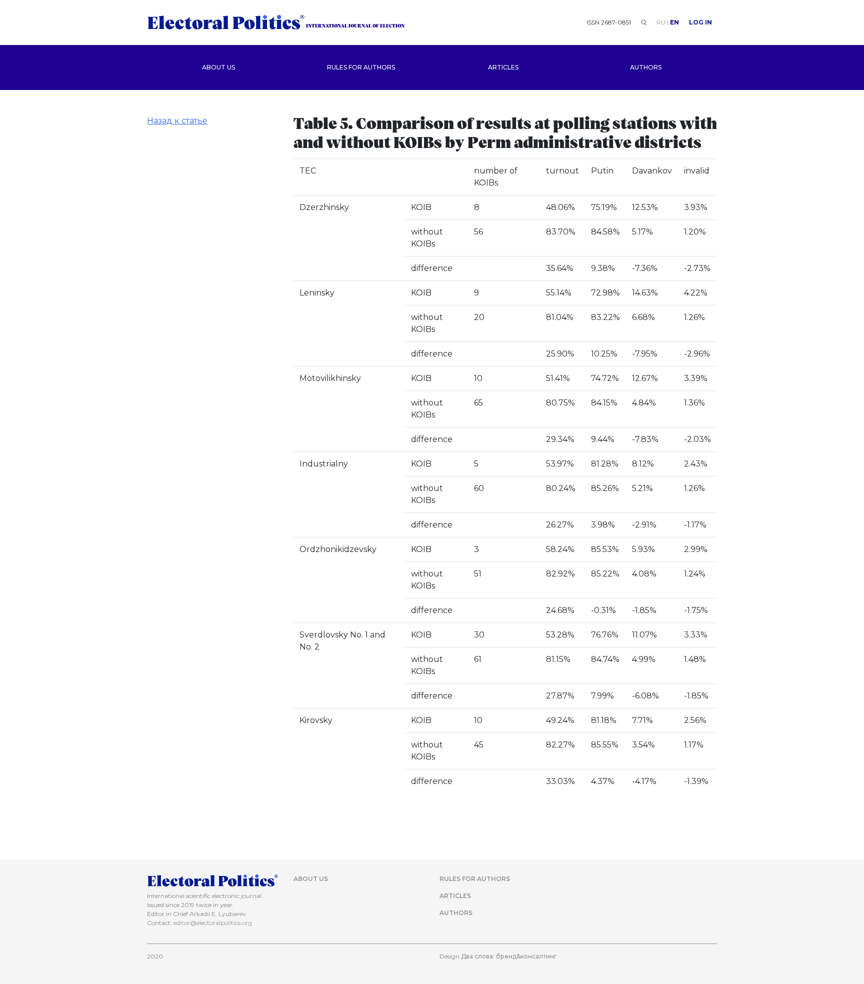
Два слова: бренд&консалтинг (509, 956)
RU (661, 22)
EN (674, 22)
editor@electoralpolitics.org (213, 922)
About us (218, 67)
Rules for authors (361, 67)
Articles (503, 67)
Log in (700, 22)
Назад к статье (177, 121)
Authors (646, 67)
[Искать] (643, 22)
